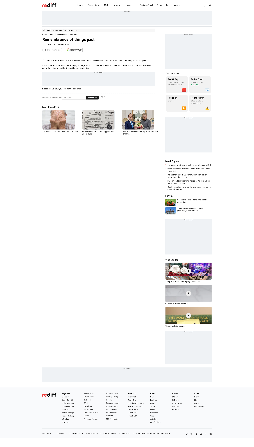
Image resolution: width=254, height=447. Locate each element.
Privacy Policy (75, 433)
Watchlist (175, 406)
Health (196, 397)
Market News (177, 403)
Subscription (88, 409)
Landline (65, 410)
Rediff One (132, 400)
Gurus (159, 5)
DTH (85, 403)
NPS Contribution (112, 419)
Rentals (109, 400)
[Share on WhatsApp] (187, 434)
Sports (152, 406)
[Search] (203, 5)
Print (105, 97)
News (115, 5)
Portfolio (175, 410)
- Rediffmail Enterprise (136, 403)
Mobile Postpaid (68, 406)
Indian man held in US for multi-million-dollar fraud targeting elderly (187, 176)
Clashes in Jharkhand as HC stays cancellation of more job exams (189, 188)
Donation (109, 416)
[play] (188, 271)
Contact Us (126, 433)
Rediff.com (146, 433)
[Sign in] (210, 5)
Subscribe (92, 98)
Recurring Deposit (112, 403)
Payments (92, 5)
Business (153, 400)
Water (86, 416)
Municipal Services (91, 419)
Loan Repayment (112, 406)
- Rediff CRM (132, 413)
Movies (153, 403)
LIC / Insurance (111, 409)
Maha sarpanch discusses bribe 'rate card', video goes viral (188, 170)
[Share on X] (191, 434)
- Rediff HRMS (133, 410)
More (176, 5)
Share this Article (53, 50)
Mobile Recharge (68, 403)
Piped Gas (65, 422)
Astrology (153, 419)
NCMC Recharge (68, 413)
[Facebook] (196, 434)
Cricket (152, 410)
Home (80, 5)
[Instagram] (201, 434)
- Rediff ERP (132, 416)
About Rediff (46, 433)
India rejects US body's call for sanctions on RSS (189, 165)
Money (129, 5)
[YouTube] (206, 434)
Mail (106, 5)
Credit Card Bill (67, 400)
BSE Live (175, 397)
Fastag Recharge (68, 416)
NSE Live (175, 400)
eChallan (65, 419)
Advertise (60, 433)
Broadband (88, 406)
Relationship (198, 406)
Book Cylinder (89, 394)
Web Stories (171, 259)
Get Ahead (154, 413)
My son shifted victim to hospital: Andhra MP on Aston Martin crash (188, 182)
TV (167, 5)
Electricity (65, 397)
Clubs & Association (91, 413)
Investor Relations (110, 433)
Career (196, 403)
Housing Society (112, 397)
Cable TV (87, 400)
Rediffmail (132, 397)
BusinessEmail (146, 5)
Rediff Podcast (155, 422)
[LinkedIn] (211, 434)
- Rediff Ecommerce (135, 406)
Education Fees (111, 413)
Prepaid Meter (89, 397)
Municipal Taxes (112, 394)
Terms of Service (91, 433)
